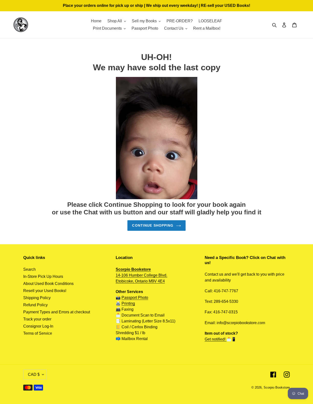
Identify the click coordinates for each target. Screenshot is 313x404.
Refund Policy (35, 305)
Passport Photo (135, 297)
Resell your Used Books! (44, 291)
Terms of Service (37, 333)
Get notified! (215, 339)
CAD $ (34, 374)
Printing (128, 303)
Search (29, 269)
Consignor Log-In (38, 326)
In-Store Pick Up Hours (43, 276)
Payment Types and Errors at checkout (56, 312)
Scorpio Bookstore (277, 387)
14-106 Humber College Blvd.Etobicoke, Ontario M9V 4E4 (141, 275)
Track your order (37, 319)
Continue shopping (152, 225)
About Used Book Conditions (48, 284)
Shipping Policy (37, 298)
